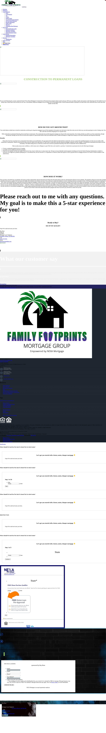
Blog (4, 389)
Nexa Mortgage (10, 400)
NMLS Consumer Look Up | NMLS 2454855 (16, 622)
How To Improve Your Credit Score (11, 392)
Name (8, 668)
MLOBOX (33, 435)
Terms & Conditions (7, 393)
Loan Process (6, 386)
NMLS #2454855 (7, 405)
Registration (5, 412)
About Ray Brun (7, 407)
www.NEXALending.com (6, 360)
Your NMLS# (10, 677)
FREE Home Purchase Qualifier (10, 391)
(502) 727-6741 (3, 238)
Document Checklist (7, 388)
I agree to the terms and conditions (14, 679)
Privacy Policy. (54, 682)
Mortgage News (3, 400)
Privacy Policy (6, 403)
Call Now (24, 6)
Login (4, 411)
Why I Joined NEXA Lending (10, 415)
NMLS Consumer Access (9, 404)
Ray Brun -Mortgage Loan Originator (15, 435)
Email (8, 671)
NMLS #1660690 (4, 361)
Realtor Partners (6, 409)
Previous (2, 284)
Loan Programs (6, 385)
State (9, 482)
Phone (8, 674)
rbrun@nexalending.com (5, 241)
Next (5, 284)
